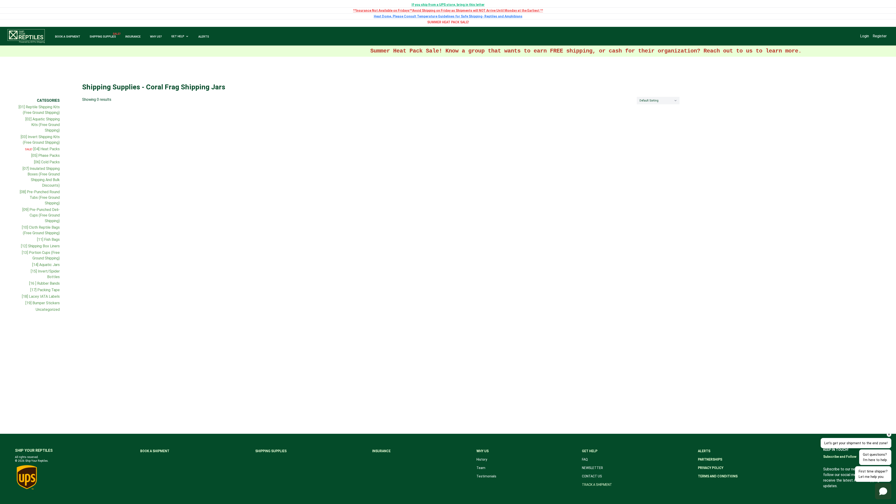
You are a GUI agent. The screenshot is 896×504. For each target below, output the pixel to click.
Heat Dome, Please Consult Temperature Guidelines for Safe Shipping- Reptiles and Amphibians (448, 16)
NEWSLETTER (592, 468)
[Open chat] (883, 491)
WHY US (482, 451)
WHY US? (156, 36)
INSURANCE (133, 36)
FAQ (585, 459)
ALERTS (203, 36)
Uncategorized (48, 309)
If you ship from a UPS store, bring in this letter (448, 5)
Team (480, 468)
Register (880, 36)
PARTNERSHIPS (710, 459)
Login (864, 36)
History (481, 459)
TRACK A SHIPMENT (597, 484)
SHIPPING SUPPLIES (103, 36)
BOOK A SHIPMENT (67, 36)
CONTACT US (592, 476)
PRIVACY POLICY (710, 468)
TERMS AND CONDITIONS (718, 476)
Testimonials (486, 476)
